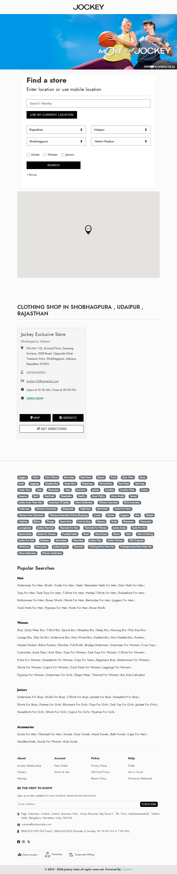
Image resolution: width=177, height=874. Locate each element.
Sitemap (22, 778)
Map (36, 417)
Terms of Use (61, 772)
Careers (21, 772)
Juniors (69, 155)
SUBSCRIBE (148, 804)
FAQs (131, 766)
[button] (88, 230)
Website (70, 417)
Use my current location (51, 114)
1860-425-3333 (63, 831)
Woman (52, 155)
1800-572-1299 (30, 831)
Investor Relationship (29, 766)
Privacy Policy (99, 766)
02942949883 (36, 373)
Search (53, 165)
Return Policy (98, 778)
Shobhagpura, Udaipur (35, 341)
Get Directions (53, 429)
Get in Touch (135, 772)
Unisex (35, 155)
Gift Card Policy (100, 772)
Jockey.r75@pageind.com (43, 381)
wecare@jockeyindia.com (36, 824)
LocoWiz (127, 869)
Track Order (61, 766)
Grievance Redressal (140, 778)
